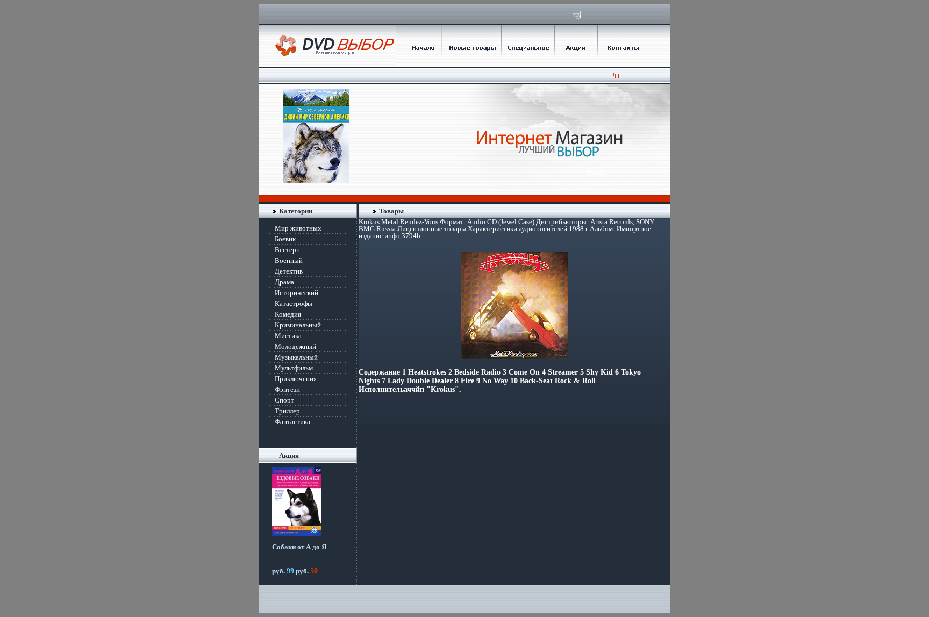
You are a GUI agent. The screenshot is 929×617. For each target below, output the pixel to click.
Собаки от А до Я (299, 547)
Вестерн (287, 250)
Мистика (288, 336)
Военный (289, 260)
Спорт (284, 400)
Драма (284, 282)
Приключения (296, 379)
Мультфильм (294, 368)
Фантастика (292, 422)
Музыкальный (296, 357)
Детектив (289, 271)
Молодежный (295, 346)
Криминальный (298, 325)
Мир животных (298, 228)
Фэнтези (287, 389)
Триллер (287, 411)
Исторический (296, 293)
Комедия (288, 314)
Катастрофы (293, 303)
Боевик (285, 239)
